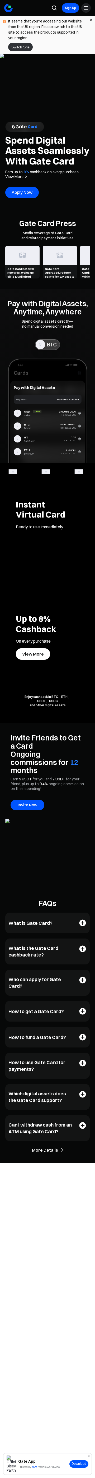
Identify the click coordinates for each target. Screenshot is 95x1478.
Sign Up (70, 8)
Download (79, 1464)
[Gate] (8, 8)
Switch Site (20, 47)
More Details (45, 1150)
